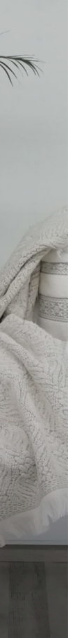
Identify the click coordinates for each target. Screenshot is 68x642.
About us (23, 640)
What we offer (17, 640)
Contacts (28, 640)
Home (12, 640)
